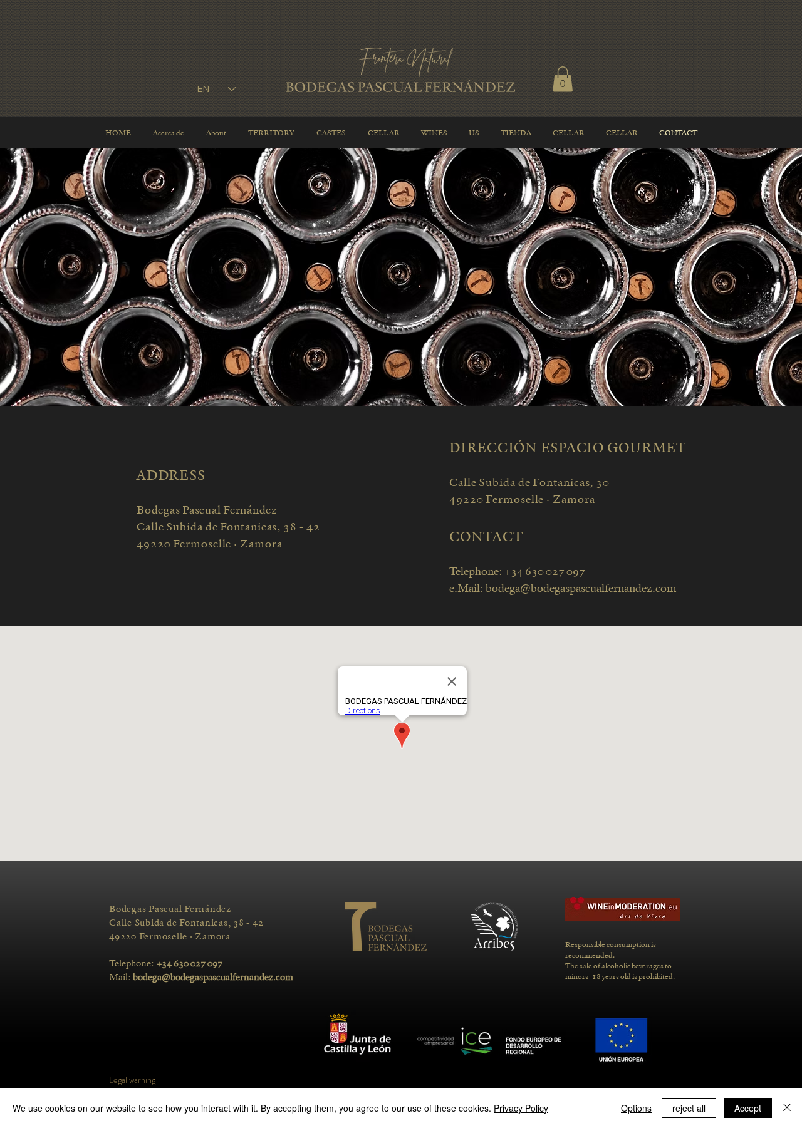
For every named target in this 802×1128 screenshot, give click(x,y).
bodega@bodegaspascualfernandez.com (581, 588)
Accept (747, 1108)
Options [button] (636, 1108)
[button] (562, 79)
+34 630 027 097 (544, 571)
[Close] (786, 1108)
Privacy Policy (521, 1108)
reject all (689, 1108)
